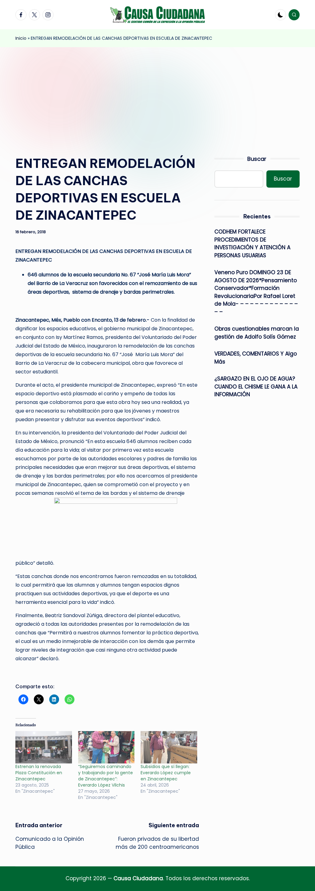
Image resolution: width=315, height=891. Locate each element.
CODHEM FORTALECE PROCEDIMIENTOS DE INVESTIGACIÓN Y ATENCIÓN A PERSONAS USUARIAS (252, 243)
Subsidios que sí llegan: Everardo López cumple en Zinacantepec (166, 772)
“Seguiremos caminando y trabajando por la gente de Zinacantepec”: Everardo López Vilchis (105, 775)
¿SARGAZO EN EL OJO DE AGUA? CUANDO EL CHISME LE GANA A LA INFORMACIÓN (255, 386)
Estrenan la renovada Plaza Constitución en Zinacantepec (38, 772)
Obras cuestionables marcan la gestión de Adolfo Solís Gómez (256, 332)
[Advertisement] (157, 93)
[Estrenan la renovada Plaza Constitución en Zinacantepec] (43, 747)
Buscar (256, 159)
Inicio (20, 38)
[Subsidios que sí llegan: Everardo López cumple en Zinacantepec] (169, 747)
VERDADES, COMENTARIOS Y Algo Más (255, 357)
